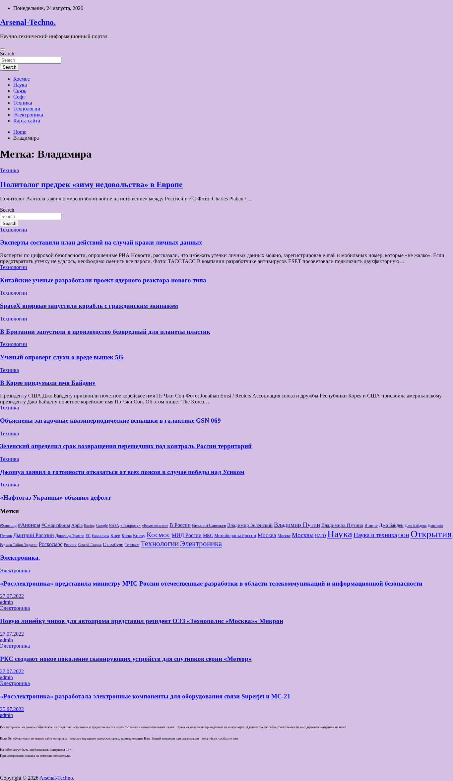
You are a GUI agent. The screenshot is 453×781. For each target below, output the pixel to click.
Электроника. (20, 557)
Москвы (303, 535)
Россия (70, 544)
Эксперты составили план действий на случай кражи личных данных (101, 242)
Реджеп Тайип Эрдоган (18, 545)
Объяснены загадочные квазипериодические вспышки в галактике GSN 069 (110, 420)
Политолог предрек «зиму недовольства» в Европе (91, 184)
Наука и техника (375, 535)
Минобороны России (235, 535)
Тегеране (132, 544)
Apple (77, 525)
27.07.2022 (12, 596)
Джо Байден (391, 525)
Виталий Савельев (209, 525)
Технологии (26, 108)
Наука (20, 85)
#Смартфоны (55, 525)
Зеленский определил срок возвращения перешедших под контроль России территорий (126, 446)
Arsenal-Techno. (28, 22)
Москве (284, 535)
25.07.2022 (12, 709)
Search (7, 53)
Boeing (89, 526)
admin (6, 602)
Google (102, 525)
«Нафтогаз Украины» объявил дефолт (55, 497)
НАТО (320, 535)
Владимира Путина (342, 525)
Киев (115, 535)
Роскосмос (50, 544)
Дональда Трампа (69, 535)
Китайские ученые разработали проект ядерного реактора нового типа (103, 280)
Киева (127, 535)
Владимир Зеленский (250, 525)
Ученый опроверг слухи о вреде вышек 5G (61, 357)
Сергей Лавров (89, 545)
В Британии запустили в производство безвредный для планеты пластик (105, 331)
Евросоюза (100, 536)
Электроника (28, 114)
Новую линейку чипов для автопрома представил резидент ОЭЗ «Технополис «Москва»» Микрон (141, 620)
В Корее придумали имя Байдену (48, 382)
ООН (403, 535)
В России (180, 525)
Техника (22, 103)
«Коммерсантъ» (155, 525)
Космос (21, 79)
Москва (267, 535)
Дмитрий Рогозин (33, 535)
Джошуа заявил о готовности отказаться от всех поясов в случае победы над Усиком (122, 471)
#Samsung (8, 525)
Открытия (431, 534)
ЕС (88, 535)
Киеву (139, 535)
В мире (371, 525)
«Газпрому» (130, 525)
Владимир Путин (297, 524)
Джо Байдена (415, 525)
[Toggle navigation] (2, 49)
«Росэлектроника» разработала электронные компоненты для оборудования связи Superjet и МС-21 (145, 696)
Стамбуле (113, 544)
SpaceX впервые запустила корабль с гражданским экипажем (89, 305)
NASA (114, 526)
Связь (19, 91)
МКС (208, 535)
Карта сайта (26, 120)
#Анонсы (29, 525)
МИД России (187, 535)
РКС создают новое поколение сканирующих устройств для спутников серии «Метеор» (126, 658)
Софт (19, 97)
